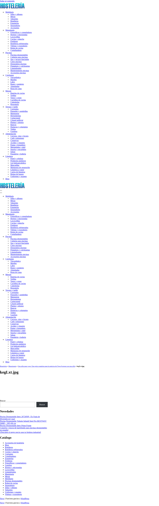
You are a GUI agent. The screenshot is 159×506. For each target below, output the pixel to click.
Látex (12, 82)
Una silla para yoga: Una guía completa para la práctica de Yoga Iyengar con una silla (46, 366)
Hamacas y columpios (19, 127)
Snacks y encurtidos (18, 149)
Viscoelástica (15, 77)
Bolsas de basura (17, 174)
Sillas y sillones (16, 14)
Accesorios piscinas (18, 73)
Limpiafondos (15, 68)
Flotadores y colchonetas (20, 66)
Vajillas (13, 95)
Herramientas (15, 116)
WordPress (25, 499)
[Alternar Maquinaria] (43, 214)
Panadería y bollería (18, 154)
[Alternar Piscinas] (43, 237)
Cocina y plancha (17, 39)
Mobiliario (9, 479)
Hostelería (3, 366)
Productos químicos (18, 161)
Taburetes (14, 19)
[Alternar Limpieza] (43, 340)
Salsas (12, 152)
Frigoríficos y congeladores (21, 32)
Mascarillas (14, 165)
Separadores (15, 26)
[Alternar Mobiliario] (43, 196)
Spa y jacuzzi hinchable (19, 59)
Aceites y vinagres (17, 143)
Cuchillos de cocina (18, 100)
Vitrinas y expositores (18, 46)
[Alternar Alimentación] (43, 317)
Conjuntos (14, 109)
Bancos (13, 125)
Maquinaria (12, 366)
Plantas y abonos (17, 122)
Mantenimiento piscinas (19, 71)
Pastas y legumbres (17, 145)
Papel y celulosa (16, 158)
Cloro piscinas (16, 62)
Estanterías (14, 23)
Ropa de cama (16, 89)
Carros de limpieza (17, 172)
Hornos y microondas (18, 35)
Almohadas (14, 86)
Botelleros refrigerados (19, 44)
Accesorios (14, 28)
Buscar (2, 401)
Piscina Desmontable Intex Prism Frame (15, 426)
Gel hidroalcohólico (18, 163)
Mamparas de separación (20, 167)
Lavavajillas (15, 37)
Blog (7, 179)
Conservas (14, 140)
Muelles (13, 80)
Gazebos (13, 131)
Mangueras (14, 113)
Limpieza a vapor (17, 170)
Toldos (13, 129)
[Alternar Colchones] (43, 259)
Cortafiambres (15, 50)
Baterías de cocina (17, 93)
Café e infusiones (17, 138)
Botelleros (14, 21)
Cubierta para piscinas (19, 57)
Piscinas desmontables (19, 55)
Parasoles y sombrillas (19, 111)
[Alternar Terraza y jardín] (43, 290)
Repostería (14, 104)
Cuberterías (14, 102)
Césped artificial (16, 120)
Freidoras (14, 41)
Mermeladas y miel (17, 147)
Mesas (12, 17)
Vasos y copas (15, 98)
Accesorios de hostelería (14, 443)
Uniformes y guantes (18, 176)
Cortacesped (15, 118)
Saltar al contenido (7, 1)
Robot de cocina (16, 48)
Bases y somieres (17, 84)
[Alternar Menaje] (43, 275)
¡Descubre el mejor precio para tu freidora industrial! (20, 432)
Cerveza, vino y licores (19, 136)
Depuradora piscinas (18, 64)
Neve (2, 499)
